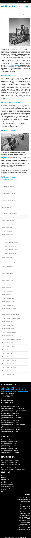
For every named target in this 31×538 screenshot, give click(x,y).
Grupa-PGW (23, 537)
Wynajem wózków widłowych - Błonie (10, 426)
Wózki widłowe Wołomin (8, 374)
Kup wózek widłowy (7, 197)
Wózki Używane (5, 489)
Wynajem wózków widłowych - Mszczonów (11, 427)
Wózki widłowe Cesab (7, 305)
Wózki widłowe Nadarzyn (8, 349)
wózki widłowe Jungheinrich (9, 177)
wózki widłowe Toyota (7, 180)
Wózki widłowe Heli (7, 294)
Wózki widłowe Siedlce (8, 328)
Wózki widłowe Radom (8, 325)
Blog (2, 491)
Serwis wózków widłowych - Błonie (9, 462)
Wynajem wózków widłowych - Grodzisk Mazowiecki (13, 424)
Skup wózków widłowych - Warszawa (9, 439)
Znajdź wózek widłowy (8, 186)
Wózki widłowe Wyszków (8, 371)
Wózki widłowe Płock (7, 321)
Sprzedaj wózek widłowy (8, 193)
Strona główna (4, 14)
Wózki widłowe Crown (7, 277)
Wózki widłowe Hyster (7, 273)
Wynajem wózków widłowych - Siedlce (10, 415)
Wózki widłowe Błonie (7, 342)
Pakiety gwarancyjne (6, 481)
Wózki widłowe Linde (7, 234)
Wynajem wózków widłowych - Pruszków (10, 429)
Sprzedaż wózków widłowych (9, 213)
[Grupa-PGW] (11, 6)
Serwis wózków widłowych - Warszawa (10, 460)
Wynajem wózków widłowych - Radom (10, 413)
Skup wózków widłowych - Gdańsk (9, 447)
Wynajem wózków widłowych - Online (10, 406)
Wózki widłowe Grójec (7, 353)
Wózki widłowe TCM (7, 287)
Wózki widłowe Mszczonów (9, 357)
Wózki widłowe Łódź (7, 335)
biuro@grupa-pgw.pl (8, 400)
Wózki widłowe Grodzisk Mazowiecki (11, 339)
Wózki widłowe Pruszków (8, 346)
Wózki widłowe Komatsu (8, 270)
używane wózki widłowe (12, 65)
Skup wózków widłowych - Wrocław (9, 450)
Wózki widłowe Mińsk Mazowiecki (10, 314)
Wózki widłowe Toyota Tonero (12, 262)
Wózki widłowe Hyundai (8, 220)
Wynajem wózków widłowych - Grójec (10, 422)
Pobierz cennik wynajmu (8, 204)
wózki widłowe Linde (7, 179)
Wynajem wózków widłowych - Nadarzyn (10, 420)
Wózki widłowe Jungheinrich (9, 224)
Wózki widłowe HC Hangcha (9, 308)
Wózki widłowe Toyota (8, 257)
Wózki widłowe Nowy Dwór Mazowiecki (12, 318)
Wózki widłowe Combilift (8, 301)
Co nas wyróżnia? (6, 207)
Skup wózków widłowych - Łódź (8, 445)
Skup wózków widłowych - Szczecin (9, 441)
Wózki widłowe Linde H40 (11, 242)
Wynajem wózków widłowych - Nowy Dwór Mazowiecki (14, 410)
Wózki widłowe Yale (7, 231)
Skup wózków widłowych (7, 484)
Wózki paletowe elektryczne (9, 217)
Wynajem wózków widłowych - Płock (9, 412)
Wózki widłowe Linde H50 (11, 246)
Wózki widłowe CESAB (24, 527)
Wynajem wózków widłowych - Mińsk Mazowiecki (12, 408)
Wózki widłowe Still (7, 227)
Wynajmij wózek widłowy (8, 190)
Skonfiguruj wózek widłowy (9, 200)
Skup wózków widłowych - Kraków (9, 443)
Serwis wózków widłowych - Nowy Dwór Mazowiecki (13, 469)
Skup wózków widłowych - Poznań (9, 448)
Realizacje (3, 477)
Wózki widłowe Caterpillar (8, 284)
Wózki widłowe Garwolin (8, 364)
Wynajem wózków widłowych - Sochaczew (11, 417)
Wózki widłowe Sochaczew (9, 332)
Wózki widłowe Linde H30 (11, 239)
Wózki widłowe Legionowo (9, 367)
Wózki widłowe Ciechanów (9, 360)
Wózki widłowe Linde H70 (11, 249)
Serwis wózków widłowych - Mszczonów (10, 464)
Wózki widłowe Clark (7, 280)
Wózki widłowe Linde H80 (11, 253)
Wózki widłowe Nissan (8, 266)
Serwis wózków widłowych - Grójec (9, 466)
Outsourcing (4, 475)
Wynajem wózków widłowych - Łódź (9, 419)
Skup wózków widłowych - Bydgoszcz (10, 452)
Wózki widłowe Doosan (8, 298)
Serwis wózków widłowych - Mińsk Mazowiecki (12, 467)
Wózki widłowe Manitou (8, 291)
